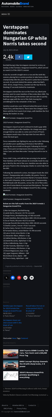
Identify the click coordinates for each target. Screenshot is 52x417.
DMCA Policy (8, 408)
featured (24, 338)
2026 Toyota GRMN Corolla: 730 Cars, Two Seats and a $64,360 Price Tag (34, 352)
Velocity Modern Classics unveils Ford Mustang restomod (24, 395)
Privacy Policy (22, 408)
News (14, 338)
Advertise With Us (18, 405)
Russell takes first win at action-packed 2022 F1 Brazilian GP (35, 308)
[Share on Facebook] (19, 57)
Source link (38, 266)
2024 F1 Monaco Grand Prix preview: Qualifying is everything (32, 374)
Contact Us (32, 405)
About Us (5, 405)
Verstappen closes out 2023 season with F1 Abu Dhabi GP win (12, 322)
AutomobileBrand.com (22, 412)
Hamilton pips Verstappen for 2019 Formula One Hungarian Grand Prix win (13, 308)
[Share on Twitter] (28, 57)
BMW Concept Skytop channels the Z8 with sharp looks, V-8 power (34, 363)
